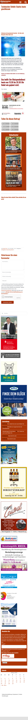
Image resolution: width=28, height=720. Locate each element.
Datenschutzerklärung (14, 649)
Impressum (15, 694)
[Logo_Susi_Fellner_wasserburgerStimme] (9, 574)
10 (20, 678)
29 (12, 683)
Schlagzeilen (3, 249)
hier (2, 642)
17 (20, 680)
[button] (6, 123)
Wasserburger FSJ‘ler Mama (8, 431)
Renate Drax (5, 248)
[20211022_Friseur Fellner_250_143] (9, 591)
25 (24, 682)
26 (1, 683)
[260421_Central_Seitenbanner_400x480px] (14, 502)
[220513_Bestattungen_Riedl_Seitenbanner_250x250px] (14, 545)
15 (12, 680)
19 (1, 682)
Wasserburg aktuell (9, 249)
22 (12, 682)
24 (20, 682)
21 (9, 682)
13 (5, 680)
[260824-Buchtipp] (13, 154)
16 (16, 680)
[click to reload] (8, 656)
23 (16, 682)
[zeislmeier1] (9, 536)
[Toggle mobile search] (26, 2)
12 (1, 680)
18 (24, 680)
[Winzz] (9, 361)
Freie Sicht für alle (12, 436)
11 (24, 678)
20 (5, 682)
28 (9, 683)
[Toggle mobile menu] (20, 2)
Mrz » (5, 685)
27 (5, 683)
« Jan (2, 685)
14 (9, 680)
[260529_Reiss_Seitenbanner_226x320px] (9, 604)
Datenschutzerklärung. (6, 290)
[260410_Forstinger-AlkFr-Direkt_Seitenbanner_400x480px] (14, 467)
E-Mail (3, 644)
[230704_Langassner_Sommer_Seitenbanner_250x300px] (9, 445)
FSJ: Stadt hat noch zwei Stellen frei (15, 424)
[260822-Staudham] (14, 171)
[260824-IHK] (13, 137)
